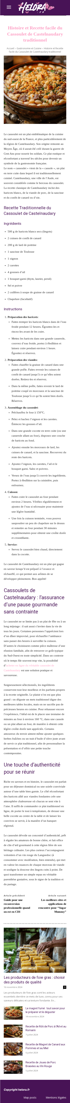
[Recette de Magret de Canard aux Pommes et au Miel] (13, 1049)
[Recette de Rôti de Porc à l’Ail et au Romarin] (13, 1031)
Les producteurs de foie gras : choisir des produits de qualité (34, 979)
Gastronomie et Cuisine (29, 48)
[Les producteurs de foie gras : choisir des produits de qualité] (35, 950)
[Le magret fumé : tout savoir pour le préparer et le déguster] (13, 1013)
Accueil (10, 48)
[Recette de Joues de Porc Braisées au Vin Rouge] (13, 1067)
